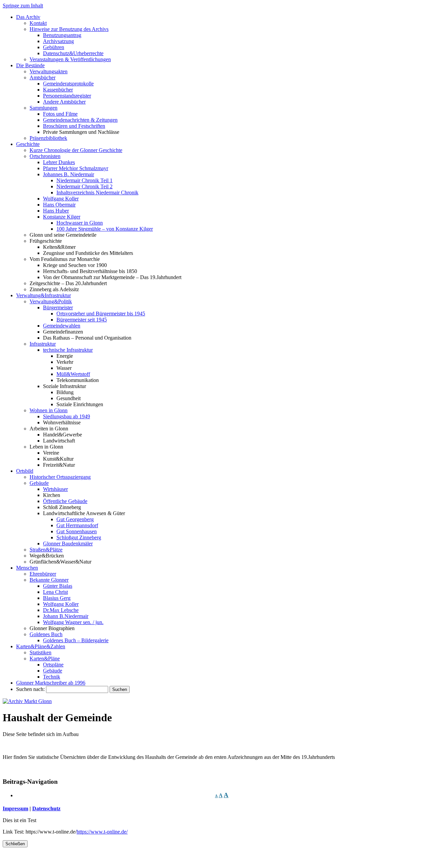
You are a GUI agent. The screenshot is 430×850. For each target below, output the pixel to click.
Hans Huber (56, 211)
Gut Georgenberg (75, 519)
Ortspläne (53, 664)
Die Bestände (30, 65)
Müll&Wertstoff (73, 374)
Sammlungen (43, 108)
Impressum (15, 808)
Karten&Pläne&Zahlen (40, 646)
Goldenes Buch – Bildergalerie (76, 640)
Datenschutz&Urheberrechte (73, 53)
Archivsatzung (58, 41)
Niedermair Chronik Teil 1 (84, 180)
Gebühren (53, 47)
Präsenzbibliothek (48, 138)
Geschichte (28, 144)
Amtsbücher (42, 77)
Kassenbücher (58, 89)
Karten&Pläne (45, 658)
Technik (51, 677)
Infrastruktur (43, 344)
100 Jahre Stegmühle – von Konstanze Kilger (104, 229)
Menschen (27, 568)
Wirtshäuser (55, 489)
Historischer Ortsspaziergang (60, 477)
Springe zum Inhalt (23, 5)
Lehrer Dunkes (59, 162)
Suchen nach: (30, 689)
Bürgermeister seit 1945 (81, 319)
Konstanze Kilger (61, 217)
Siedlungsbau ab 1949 (66, 416)
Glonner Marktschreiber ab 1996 (50, 683)
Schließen (15, 843)
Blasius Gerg (57, 598)
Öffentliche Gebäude (65, 501)
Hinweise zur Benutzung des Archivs (69, 29)
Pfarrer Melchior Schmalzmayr (75, 168)
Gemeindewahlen (61, 326)
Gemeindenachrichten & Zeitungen (80, 120)
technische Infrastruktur (68, 350)
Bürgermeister (58, 307)
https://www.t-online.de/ (102, 832)
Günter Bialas (57, 586)
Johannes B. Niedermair (68, 174)
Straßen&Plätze (46, 549)
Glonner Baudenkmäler (68, 543)
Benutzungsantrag (62, 35)
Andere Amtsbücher (64, 102)
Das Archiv (28, 17)
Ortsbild (24, 471)
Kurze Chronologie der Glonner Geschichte (76, 150)
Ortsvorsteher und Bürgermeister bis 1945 (100, 313)
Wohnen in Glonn (49, 410)
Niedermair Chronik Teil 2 (84, 186)
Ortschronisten (45, 156)
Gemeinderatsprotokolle (68, 83)
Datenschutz (46, 808)
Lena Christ (55, 592)
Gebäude (39, 483)
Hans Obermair (59, 204)
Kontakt (38, 23)
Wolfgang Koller (61, 198)
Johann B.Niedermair (65, 616)
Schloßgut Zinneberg (78, 537)
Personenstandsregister (67, 96)
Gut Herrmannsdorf (77, 525)
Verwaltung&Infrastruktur (43, 295)
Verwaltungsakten (49, 71)
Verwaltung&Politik (51, 301)
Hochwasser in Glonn (79, 223)
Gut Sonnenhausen (76, 531)
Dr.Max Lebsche (61, 610)
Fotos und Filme (60, 114)
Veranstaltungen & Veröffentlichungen (70, 59)
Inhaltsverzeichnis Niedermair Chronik (97, 192)
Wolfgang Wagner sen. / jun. (73, 622)
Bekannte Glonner (49, 580)
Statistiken (40, 652)
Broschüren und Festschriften (74, 126)
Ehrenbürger (43, 574)
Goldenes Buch (46, 634)
